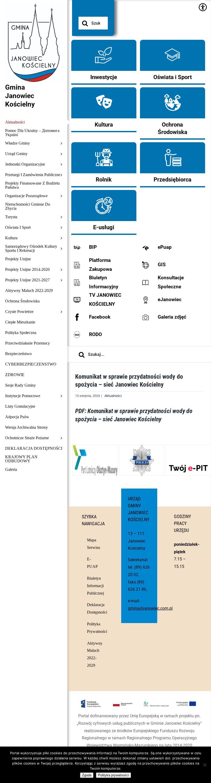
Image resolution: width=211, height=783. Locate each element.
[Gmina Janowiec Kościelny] (33, 15)
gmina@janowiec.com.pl (150, 608)
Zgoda (86, 775)
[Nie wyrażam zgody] (204, 764)
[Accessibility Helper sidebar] (203, 7)
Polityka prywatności (113, 775)
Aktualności (113, 396)
